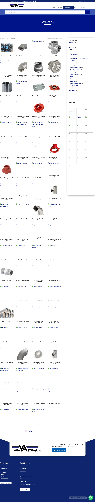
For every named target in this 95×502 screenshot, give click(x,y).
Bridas (71, 78)
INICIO (53, 7)
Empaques (72, 81)
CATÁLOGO (68, 7)
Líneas (3, 470)
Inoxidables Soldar (74, 85)
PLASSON (71, 42)
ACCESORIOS (72, 54)
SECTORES (71, 47)
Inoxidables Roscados (75, 83)
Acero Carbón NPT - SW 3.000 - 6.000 (79, 58)
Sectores (4, 468)
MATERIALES (72, 52)
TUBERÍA (71, 88)
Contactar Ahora (59, 450)
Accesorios (4, 478)
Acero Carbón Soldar (75, 69)
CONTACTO (82, 7)
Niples (71, 76)
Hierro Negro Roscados (76, 72)
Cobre (71, 60)
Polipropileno (73, 56)
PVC (71, 65)
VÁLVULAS (71, 90)
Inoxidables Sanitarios (75, 67)
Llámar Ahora (25, 489)
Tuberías (3, 476)
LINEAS (71, 49)
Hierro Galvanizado (75, 74)
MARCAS (71, 45)
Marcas (3, 472)
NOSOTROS (59, 7)
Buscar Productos (5, 483)
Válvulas (3, 474)
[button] (90, 497)
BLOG (75, 7)
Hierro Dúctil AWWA (75, 62)
